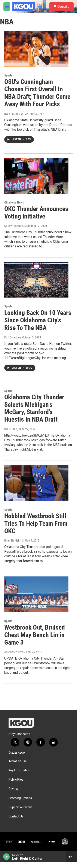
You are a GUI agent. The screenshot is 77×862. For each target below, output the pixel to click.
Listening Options (20, 798)
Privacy (13, 788)
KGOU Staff (10, 429)
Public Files (16, 779)
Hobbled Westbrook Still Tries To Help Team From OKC (35, 523)
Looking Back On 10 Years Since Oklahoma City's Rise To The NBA (37, 320)
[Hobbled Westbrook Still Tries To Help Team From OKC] (36, 483)
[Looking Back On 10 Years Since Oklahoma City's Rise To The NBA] (36, 280)
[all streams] (71, 856)
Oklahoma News (14, 202)
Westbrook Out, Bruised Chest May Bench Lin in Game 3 (34, 635)
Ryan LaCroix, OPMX (16, 113)
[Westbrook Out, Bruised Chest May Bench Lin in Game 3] (36, 594)
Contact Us (16, 816)
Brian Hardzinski (14, 540)
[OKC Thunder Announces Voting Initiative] (36, 176)
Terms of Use (18, 761)
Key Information (19, 770)
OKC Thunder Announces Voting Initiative (36, 212)
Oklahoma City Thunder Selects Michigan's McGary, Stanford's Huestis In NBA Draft (34, 408)
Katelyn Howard (13, 225)
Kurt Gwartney (12, 337)
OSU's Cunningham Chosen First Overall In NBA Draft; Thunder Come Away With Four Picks (37, 93)
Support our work (20, 807)
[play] (6, 857)
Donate (63, 6)
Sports (8, 75)
